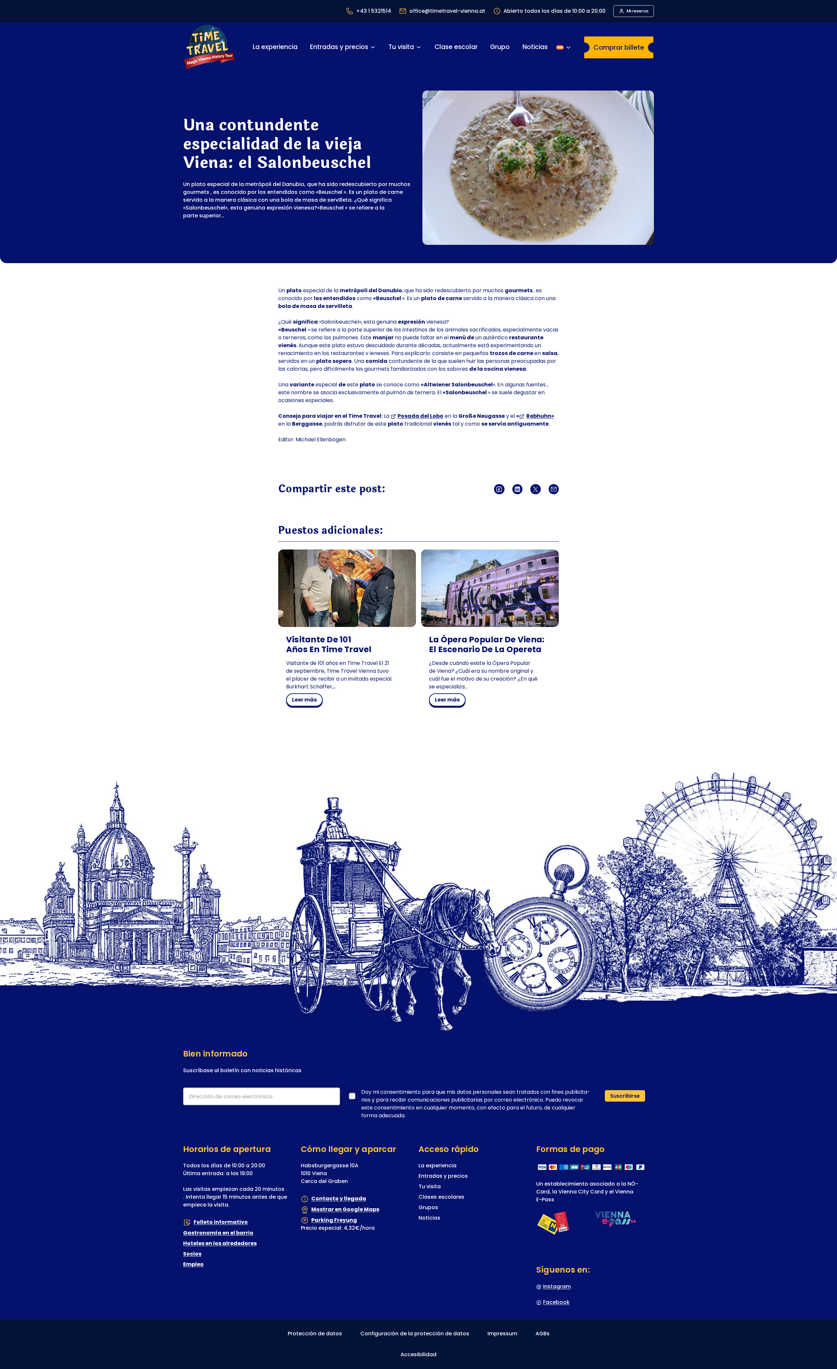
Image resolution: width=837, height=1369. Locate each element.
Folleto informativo (221, 1222)
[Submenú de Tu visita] (419, 47)
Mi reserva (637, 11)
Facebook (556, 1302)
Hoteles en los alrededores (220, 1243)
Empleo (193, 1264)
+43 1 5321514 (373, 11)
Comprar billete (618, 47)
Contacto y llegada (338, 1198)
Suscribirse (625, 1096)
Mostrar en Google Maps (345, 1209)
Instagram (557, 1286)
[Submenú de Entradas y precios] (373, 47)
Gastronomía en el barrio (218, 1233)
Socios (192, 1254)
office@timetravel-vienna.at (447, 11)
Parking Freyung (334, 1220)
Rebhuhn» (540, 416)
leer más (307, 701)
